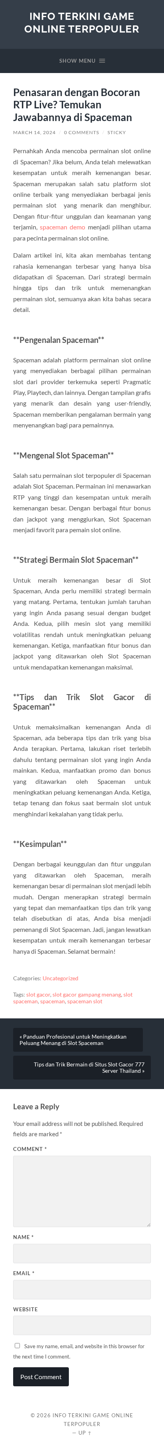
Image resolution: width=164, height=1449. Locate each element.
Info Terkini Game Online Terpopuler (81, 22)
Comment (30, 1149)
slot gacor (38, 994)
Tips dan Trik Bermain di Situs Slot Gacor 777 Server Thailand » (89, 1067)
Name (23, 1237)
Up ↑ (85, 1433)
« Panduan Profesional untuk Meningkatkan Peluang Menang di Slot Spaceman (73, 1039)
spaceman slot (84, 1001)
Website (25, 1309)
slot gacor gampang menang (87, 994)
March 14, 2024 (34, 132)
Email (24, 1273)
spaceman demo (62, 227)
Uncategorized (60, 978)
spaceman (52, 1001)
